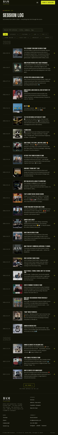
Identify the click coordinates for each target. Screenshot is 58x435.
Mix (44, 34)
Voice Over (23, 37)
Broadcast (37, 37)
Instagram (32, 425)
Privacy (53, 432)
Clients (4, 420)
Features (26, 34)
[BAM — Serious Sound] (6, 2)
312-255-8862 (33, 423)
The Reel (5, 417)
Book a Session (48, 2)
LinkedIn (38, 425)
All (5, 34)
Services (32, 399)
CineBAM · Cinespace (35, 405)
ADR (36, 34)
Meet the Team (34, 408)
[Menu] (37, 2)
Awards (48, 37)
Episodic (14, 34)
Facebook (44, 425)
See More (29, 385)
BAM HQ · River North (35, 402)
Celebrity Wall (6, 423)
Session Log (6, 425)
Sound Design (10, 37)
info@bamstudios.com (35, 420)
